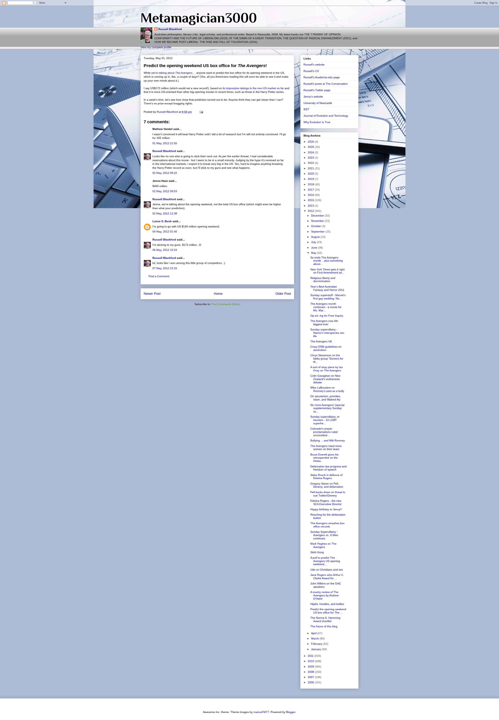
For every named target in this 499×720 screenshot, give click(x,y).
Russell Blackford (170, 29)
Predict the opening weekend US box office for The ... (328, 611)
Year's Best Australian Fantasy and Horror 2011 (327, 288)
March (315, 638)
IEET (306, 109)
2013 (311, 205)
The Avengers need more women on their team (326, 447)
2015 (311, 200)
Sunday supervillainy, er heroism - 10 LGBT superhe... (325, 420)
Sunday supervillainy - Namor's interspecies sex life (327, 333)
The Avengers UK (321, 341)
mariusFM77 (261, 712)
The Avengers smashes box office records (327, 525)
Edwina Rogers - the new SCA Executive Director (326, 502)
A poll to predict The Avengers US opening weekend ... (325, 561)
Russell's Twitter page (316, 90)
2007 (311, 677)
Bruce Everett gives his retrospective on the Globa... (324, 458)
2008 (311, 671)
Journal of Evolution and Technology (325, 115)
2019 (311, 178)
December (318, 215)
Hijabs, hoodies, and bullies (327, 603)
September (318, 231)
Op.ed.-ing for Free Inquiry (326, 315)
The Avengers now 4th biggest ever (324, 322)
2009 (311, 666)
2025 (311, 146)
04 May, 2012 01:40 (164, 231)
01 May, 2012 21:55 (164, 143)
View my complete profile (156, 47)
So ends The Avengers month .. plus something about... (326, 261)
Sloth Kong (317, 552)
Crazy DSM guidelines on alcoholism (326, 348)
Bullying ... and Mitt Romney (327, 440)
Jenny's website (313, 96)
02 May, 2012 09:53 (164, 191)
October (316, 226)
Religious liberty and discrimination (322, 279)
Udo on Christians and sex (326, 569)
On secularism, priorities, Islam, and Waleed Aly (325, 398)
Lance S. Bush (162, 221)
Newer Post (152, 294)
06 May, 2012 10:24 (164, 249)
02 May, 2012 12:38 (164, 213)
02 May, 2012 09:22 (164, 172)
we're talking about (171, 72)
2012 (311, 210)
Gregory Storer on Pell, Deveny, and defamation (326, 485)
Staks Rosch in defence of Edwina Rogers (326, 476)
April (314, 633)
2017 (311, 189)
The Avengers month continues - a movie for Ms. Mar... (326, 307)
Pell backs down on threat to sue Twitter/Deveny (327, 494)
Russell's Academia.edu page (321, 77)
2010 (311, 661)
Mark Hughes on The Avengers (323, 545)
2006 (311, 682)
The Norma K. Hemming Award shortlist (325, 619)
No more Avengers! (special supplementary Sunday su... (327, 408)
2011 (311, 655)
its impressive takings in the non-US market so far (253, 88)
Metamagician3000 (199, 17)
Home (218, 294)
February (317, 643)
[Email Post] (201, 111)
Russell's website (314, 64)
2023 (311, 157)
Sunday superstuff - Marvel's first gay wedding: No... (328, 297)
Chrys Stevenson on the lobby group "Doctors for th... (326, 358)
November (318, 220)
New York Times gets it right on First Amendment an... (327, 271)
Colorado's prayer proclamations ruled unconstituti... (324, 432)
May (314, 252)
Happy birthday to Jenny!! (326, 509)
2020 (311, 173)
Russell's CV (311, 71)
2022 (311, 162)
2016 (311, 194)
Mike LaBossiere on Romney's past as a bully (327, 389)
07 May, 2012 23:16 (164, 268)
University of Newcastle (317, 103)
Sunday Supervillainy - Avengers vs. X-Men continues (324, 535)
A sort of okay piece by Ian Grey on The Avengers (326, 369)
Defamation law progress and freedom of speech (328, 468)
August (315, 236)
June (314, 247)
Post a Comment (159, 276)
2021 (311, 168)
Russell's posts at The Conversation (325, 83)
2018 (311, 184)
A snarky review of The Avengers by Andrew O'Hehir (324, 595)
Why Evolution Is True (316, 122)
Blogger (290, 712)
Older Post (283, 294)
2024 (311, 152)
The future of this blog (323, 626)
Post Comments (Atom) (225, 304)
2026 (311, 141)
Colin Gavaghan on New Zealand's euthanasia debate (325, 379)
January (316, 649)
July (314, 242)
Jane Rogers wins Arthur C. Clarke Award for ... (327, 576)
